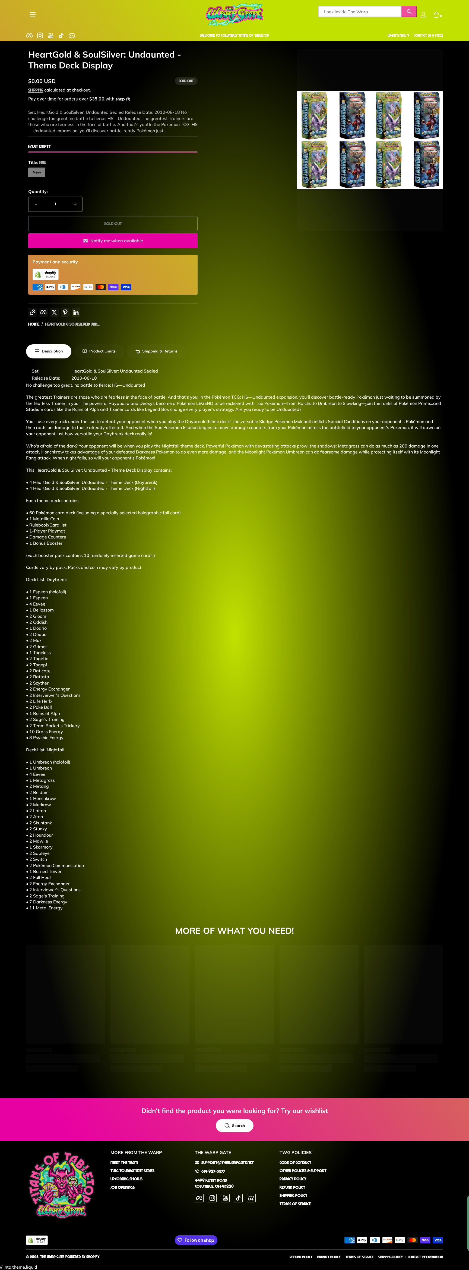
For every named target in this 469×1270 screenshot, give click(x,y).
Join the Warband (231, 666)
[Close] (293, 597)
